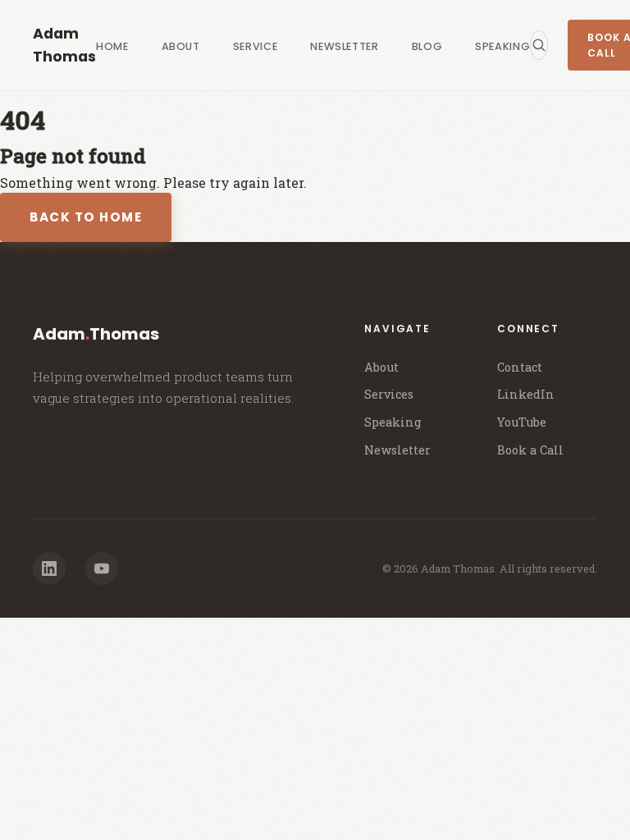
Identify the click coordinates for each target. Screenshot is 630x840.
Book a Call (530, 450)
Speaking (502, 46)
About (181, 46)
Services (388, 394)
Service (255, 46)
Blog (427, 46)
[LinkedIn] (49, 568)
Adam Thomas (64, 45)
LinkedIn (526, 394)
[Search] (539, 45)
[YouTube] (101, 568)
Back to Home (86, 217)
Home (112, 46)
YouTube (521, 422)
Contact (519, 367)
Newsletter (344, 46)
